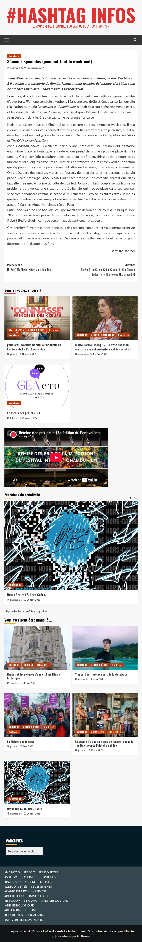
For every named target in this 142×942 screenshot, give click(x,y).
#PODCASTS (12, 881)
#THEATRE (113, 732)
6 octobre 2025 (100, 354)
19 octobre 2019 (36, 67)
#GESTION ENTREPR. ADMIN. (24, 914)
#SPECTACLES (97, 732)
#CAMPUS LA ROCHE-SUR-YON (25, 891)
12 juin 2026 (30, 682)
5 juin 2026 (98, 679)
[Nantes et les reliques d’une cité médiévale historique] (37, 648)
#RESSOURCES (48, 872)
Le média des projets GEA (23, 413)
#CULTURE (82, 335)
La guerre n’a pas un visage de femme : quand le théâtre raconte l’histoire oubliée (104, 743)
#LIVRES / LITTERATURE (102, 335)
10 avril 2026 (97, 750)
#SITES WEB (12, 877)
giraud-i (14, 354)
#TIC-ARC (30, 900)
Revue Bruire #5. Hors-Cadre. (26, 594)
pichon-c (14, 746)
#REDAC (29, 872)
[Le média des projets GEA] (37, 386)
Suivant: (108, 270)
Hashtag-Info (16, 67)
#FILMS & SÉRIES (36, 330)
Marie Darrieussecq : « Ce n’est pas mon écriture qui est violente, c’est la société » (103, 347)
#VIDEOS (49, 877)
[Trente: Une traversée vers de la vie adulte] (105, 648)
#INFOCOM (12, 900)
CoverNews (63, 936)
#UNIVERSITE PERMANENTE (36, 664)
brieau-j (14, 418)
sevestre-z (15, 683)
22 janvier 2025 (29, 417)
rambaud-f (83, 679)
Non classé (14, 56)
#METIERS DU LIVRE (54, 900)
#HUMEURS (32, 877)
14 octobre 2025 (29, 354)
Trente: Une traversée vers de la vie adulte (101, 674)
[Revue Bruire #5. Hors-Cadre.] (71, 545)
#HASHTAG (116, 664)
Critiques (53, 330)
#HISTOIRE (14, 664)
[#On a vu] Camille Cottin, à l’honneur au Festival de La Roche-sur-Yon (34, 347)
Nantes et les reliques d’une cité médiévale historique (33, 676)
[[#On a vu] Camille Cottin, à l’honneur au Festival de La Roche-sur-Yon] (37, 318)
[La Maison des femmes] (37, 715)
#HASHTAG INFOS (71, 14)
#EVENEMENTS (41, 886)
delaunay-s (83, 354)
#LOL (48, 881)
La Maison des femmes (20, 741)
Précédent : (29, 267)
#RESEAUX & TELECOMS (20, 910)
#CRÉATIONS (15, 584)
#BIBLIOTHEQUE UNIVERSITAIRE (26, 896)
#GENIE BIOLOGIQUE (19, 905)
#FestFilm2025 (16, 330)
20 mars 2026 (33, 599)
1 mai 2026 (28, 746)
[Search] (135, 39)
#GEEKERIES (33, 881)
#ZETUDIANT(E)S (16, 886)
